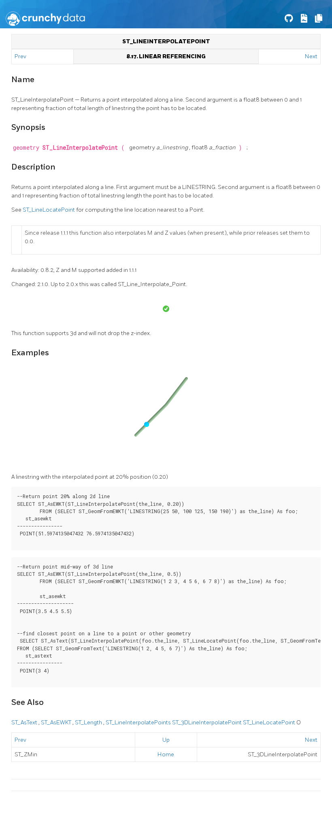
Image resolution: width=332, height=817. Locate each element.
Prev (21, 56)
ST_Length (89, 722)
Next (311, 56)
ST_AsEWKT (56, 722)
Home (165, 754)
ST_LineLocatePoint (49, 209)
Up (166, 739)
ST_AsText (24, 722)
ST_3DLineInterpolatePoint (207, 722)
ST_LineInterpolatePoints (139, 722)
